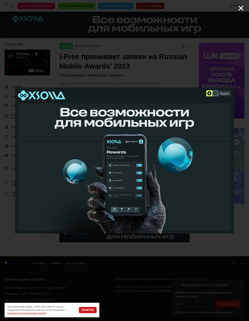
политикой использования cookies (26, 313)
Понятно (87, 310)
